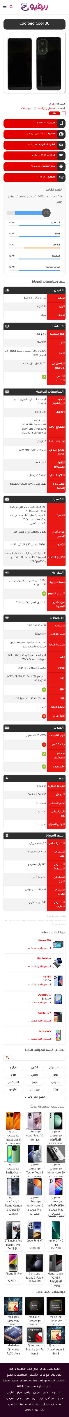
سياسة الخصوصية (30, 1404)
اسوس (10, 1398)
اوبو (55, 1075)
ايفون (34, 1067)
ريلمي (34, 1075)
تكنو (58, 1404)
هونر (13, 1075)
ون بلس (34, 1089)
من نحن (12, 1404)
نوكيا (56, 1089)
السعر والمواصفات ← (39, 948)
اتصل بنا (40, 1410)
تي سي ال (48, 1404)
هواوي (13, 1067)
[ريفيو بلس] (34, 7)
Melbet (29, 1410)
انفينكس (13, 1082)
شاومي (55, 1082)
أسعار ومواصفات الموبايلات (38, 108)
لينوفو (13, 1089)
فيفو (35, 1082)
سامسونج (55, 1067)
